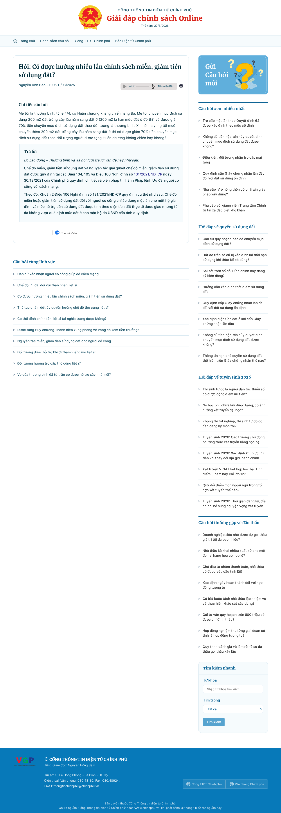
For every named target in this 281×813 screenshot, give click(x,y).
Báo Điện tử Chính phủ (133, 41)
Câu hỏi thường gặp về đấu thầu (228, 522)
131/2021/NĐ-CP (148, 174)
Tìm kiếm (214, 722)
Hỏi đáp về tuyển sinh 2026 (224, 377)
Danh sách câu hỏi (55, 41)
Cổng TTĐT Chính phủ (92, 41)
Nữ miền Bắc (166, 86)
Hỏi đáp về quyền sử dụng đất (226, 226)
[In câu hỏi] (181, 86)
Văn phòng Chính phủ (249, 784)
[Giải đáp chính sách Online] (24, 773)
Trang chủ (27, 41)
